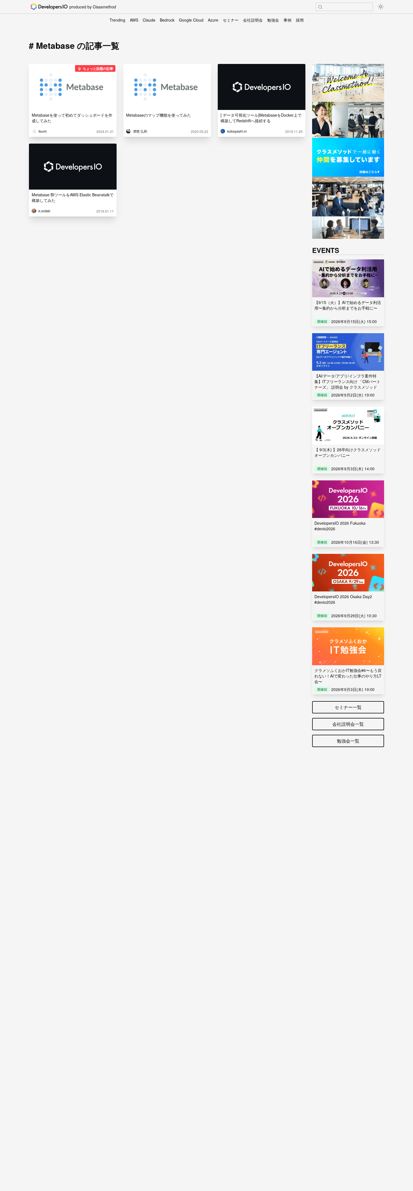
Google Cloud (191, 20)
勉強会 (273, 20)
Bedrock (167, 20)
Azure (213, 20)
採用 (300, 20)
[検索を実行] (320, 7)
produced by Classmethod (92, 7)
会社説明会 (253, 20)
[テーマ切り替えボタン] (380, 6)
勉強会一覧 (348, 741)
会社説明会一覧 (348, 724)
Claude (149, 20)
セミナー (231, 20)
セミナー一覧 (348, 707)
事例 (287, 20)
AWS (134, 20)
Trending (117, 20)
